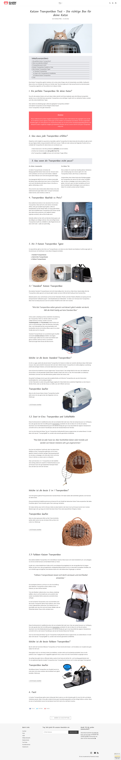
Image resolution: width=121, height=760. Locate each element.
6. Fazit (33, 78)
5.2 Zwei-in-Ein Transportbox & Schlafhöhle (44, 73)
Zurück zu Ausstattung (61, 718)
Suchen (24, 731)
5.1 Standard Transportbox (40, 71)
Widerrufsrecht (26, 738)
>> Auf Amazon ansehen (35, 405)
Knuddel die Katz (86, 756)
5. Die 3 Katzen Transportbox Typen (41, 69)
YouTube (24, 742)
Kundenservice (26, 745)
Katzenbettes (56, 424)
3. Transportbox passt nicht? (39, 65)
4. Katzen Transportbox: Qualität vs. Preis (42, 67)
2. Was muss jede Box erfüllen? (40, 63)
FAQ (23, 733)
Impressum (25, 747)
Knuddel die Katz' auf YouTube (89, 734)
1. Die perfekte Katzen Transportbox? (41, 61)
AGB (23, 736)
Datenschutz (25, 740)
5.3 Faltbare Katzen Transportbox (41, 76)
